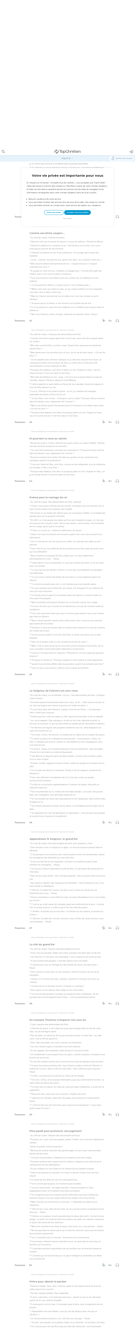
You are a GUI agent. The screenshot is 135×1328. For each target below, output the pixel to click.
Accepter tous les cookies (77, 64)
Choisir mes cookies (54, 64)
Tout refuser (67, 70)
